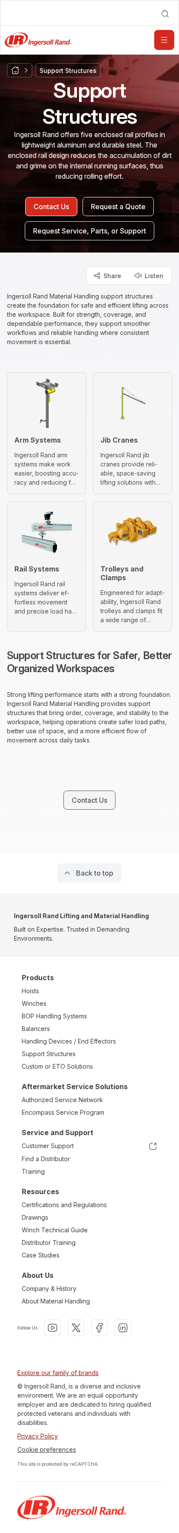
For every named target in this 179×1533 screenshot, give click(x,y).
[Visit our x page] (76, 1328)
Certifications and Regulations (64, 1204)
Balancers (36, 1028)
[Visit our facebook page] (99, 1328)
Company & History (49, 1288)
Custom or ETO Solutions (57, 1066)
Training (33, 1171)
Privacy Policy (37, 1436)
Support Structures (49, 1053)
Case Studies (41, 1255)
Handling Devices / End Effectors (69, 1041)
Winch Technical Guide (55, 1230)
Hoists (30, 991)
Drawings (35, 1217)
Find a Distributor (46, 1158)
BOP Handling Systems (54, 1016)
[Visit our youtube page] (52, 1328)
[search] (165, 14)
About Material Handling (56, 1301)
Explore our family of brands (58, 1372)
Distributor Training (49, 1242)
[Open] (164, 40)
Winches (34, 1003)
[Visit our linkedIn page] (123, 1328)
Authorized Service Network (62, 1099)
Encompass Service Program (63, 1112)
